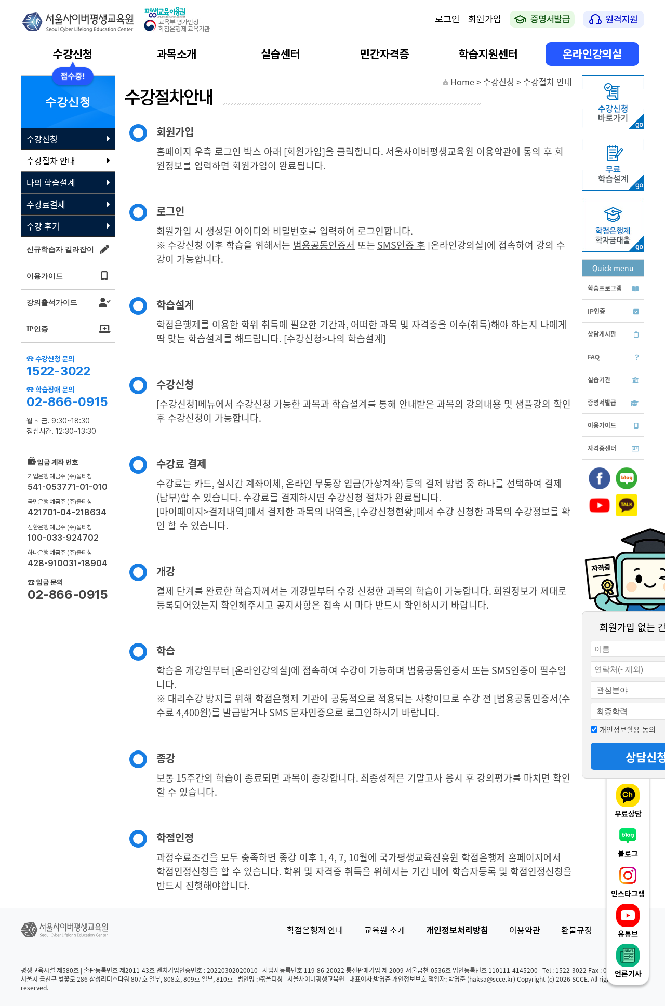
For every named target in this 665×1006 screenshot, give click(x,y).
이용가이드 (602, 425)
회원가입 (484, 19)
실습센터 (280, 54)
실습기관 (599, 379)
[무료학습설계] (613, 187)
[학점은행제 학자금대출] (613, 249)
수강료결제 (45, 204)
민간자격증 (384, 54)
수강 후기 (43, 226)
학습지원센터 (488, 54)
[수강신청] (613, 126)
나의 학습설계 (50, 182)
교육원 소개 (384, 929)
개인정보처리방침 (457, 929)
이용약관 (524, 929)
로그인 (447, 19)
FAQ (594, 356)
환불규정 (576, 929)
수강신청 (72, 54)
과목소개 (176, 54)
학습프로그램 (605, 288)
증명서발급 (602, 402)
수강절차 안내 (50, 160)
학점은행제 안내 (315, 929)
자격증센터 (602, 448)
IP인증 (596, 310)
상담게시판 (602, 333)
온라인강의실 (592, 54)
